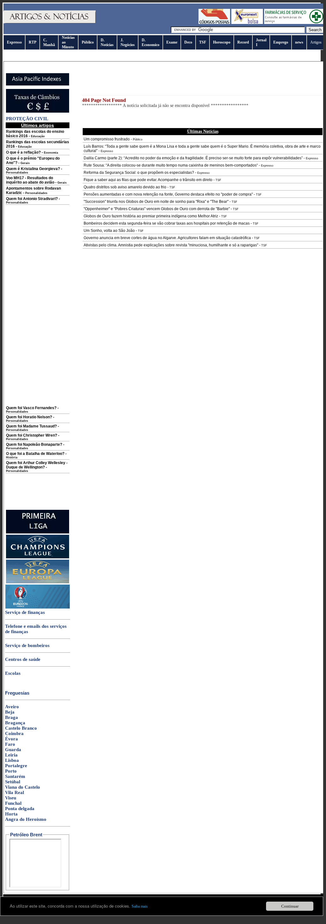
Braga (11, 717)
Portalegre (16, 765)
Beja (10, 712)
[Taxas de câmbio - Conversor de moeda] (37, 111)
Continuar (290, 906)
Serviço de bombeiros (27, 645)
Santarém (15, 776)
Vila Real (14, 792)
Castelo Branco (21, 728)
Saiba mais (140, 906)
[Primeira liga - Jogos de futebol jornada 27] (37, 532)
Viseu (10, 797)
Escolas (13, 673)
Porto (11, 771)
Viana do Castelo (22, 787)
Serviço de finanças (25, 612)
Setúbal (12, 781)
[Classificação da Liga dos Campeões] (37, 557)
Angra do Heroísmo (25, 819)
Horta (11, 813)
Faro (10, 744)
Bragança (15, 722)
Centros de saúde (22, 659)
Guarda (13, 749)
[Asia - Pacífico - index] (37, 84)
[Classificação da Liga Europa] (37, 582)
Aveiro (12, 706)
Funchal (13, 803)
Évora (11, 738)
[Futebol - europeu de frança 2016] (37, 607)
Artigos (316, 42)
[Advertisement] (37, 309)
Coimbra (14, 733)
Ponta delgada (19, 808)
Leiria (11, 754)
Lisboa (12, 760)
